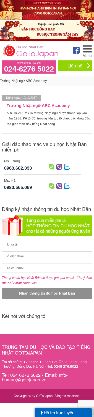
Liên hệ (75, 65)
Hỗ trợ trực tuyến (58, 412)
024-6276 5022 (29, 69)
